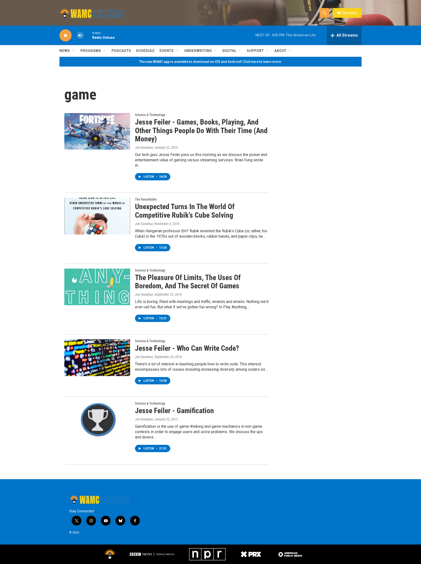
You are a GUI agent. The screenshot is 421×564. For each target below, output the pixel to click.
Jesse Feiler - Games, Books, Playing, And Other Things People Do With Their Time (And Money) (201, 130)
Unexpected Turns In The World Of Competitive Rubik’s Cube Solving (185, 210)
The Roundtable (146, 199)
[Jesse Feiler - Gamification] (97, 420)
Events (167, 51)
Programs (90, 51)
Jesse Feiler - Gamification (174, 410)
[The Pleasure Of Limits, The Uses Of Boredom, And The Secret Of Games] (97, 287)
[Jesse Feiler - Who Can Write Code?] (97, 357)
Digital (229, 51)
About (280, 51)
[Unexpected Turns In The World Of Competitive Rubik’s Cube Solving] (97, 216)
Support (255, 51)
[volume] (80, 35)
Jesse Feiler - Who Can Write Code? (187, 348)
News (64, 51)
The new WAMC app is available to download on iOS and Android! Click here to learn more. (210, 62)
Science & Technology (150, 115)
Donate (349, 12)
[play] (65, 35)
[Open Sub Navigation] (74, 51)
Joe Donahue (144, 147)
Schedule (145, 51)
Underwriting (198, 51)
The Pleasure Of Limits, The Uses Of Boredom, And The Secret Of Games (188, 281)
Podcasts (121, 51)
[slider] (88, 35)
